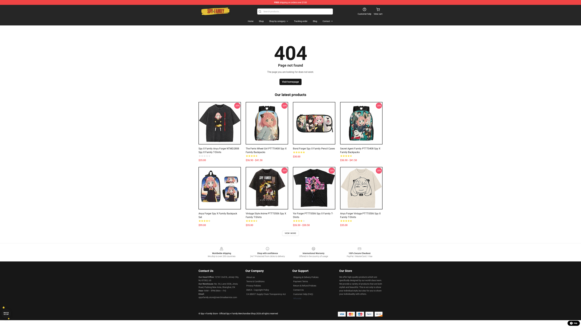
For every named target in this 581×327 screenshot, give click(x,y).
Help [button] (575, 323)
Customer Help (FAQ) (303, 294)
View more (290, 233)
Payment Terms (300, 281)
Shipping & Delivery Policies (305, 277)
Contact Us (298, 290)
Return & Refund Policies (304, 285)
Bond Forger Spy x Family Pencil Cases (314, 148)
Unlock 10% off (6, 313)
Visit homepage (290, 81)
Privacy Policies (253, 285)
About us (250, 277)
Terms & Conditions (255, 281)
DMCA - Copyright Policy (257, 290)
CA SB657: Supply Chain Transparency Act (266, 294)
